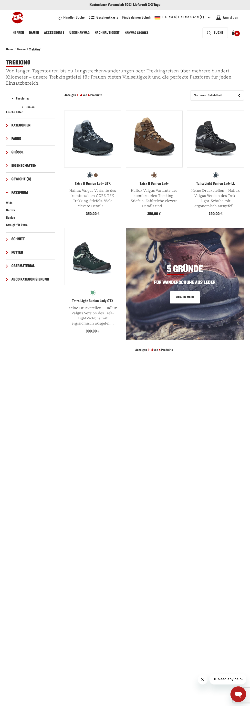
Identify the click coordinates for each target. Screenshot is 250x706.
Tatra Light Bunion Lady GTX (92, 301)
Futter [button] (17, 252)
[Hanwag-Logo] (17, 17)
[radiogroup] (92, 175)
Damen (34, 33)
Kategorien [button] (21, 125)
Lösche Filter (14, 112)
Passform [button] (19, 193)
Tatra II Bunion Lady (154, 183)
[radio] (90, 175)
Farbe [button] (16, 139)
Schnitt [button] (18, 239)
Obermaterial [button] (23, 266)
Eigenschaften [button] (24, 166)
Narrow (10, 210)
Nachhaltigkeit (107, 33)
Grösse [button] (17, 152)
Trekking (35, 49)
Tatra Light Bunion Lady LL (215, 183)
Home (9, 49)
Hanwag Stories (136, 33)
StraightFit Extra (17, 225)
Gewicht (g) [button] (21, 179)
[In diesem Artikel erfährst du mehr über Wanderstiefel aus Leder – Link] (185, 284)
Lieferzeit (140, 5)
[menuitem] (18, 33)
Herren (18, 33)
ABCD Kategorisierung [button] (30, 279)
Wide (9, 203)
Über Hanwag (79, 33)
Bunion (10, 218)
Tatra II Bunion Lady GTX (93, 183)
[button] (234, 32)
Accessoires (54, 33)
